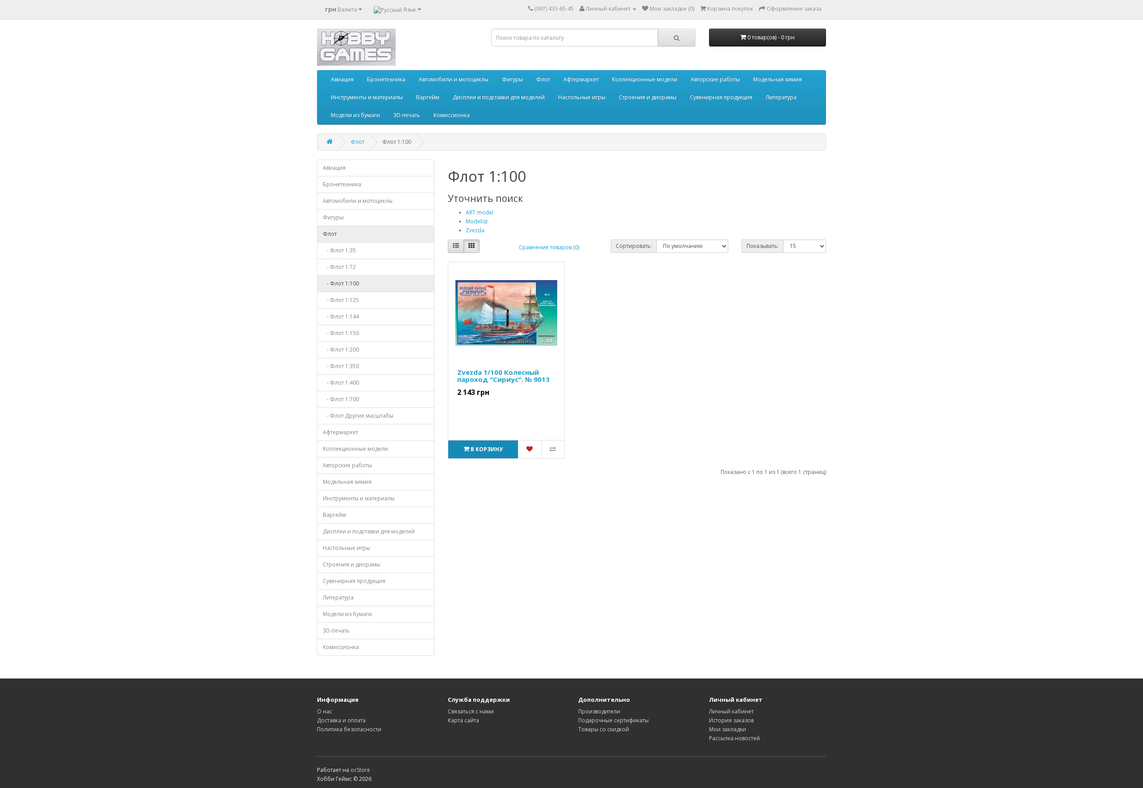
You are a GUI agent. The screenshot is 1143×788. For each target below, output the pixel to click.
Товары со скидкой (603, 729)
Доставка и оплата (341, 720)
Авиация (342, 79)
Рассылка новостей (734, 738)
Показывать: (763, 246)
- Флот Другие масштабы (358, 415)
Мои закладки (727, 729)
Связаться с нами (471, 711)
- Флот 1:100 (341, 283)
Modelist (477, 221)
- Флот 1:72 (339, 267)
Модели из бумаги (355, 115)
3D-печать (406, 115)
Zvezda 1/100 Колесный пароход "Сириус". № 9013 (503, 376)
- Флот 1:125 (341, 300)
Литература (781, 97)
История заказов (731, 720)
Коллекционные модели (644, 79)
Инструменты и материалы (367, 97)
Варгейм (427, 97)
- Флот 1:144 (341, 316)
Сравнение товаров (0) (549, 247)
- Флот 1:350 (341, 366)
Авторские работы (715, 79)
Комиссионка (452, 115)
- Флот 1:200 (341, 349)
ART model (479, 212)
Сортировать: (634, 246)
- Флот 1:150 (341, 333)
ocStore (360, 770)
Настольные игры (581, 97)
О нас (324, 711)
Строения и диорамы (647, 97)
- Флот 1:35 (339, 250)
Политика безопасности (349, 729)
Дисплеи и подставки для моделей (499, 97)
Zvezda (475, 230)
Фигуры (512, 79)
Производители (599, 711)
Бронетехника (386, 79)
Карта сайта (463, 720)
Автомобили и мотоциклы (453, 79)
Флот (543, 79)
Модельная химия (777, 79)
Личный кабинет (731, 711)
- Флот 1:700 (341, 399)
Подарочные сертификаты (613, 720)
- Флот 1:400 (341, 382)
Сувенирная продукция (721, 97)
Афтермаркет (581, 79)
